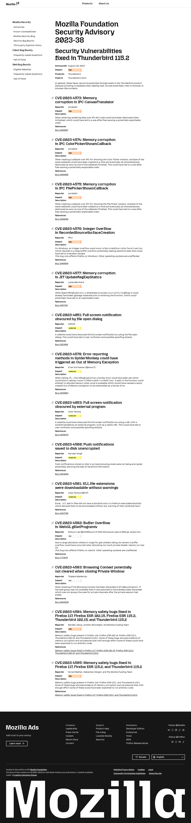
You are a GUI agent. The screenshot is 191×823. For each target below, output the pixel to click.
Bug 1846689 (61, 219)
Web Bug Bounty (21, 64)
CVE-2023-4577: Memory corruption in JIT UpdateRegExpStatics (85, 275)
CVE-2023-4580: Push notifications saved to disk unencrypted (84, 446)
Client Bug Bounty (22, 50)
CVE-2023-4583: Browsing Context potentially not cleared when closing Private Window (93, 569)
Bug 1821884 (61, 344)
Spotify (183, 730)
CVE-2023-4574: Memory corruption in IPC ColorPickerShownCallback (85, 142)
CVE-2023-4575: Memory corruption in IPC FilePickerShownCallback (85, 186)
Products (87, 3)
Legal (150, 770)
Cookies (141, 770)
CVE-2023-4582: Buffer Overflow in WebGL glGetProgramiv (82, 525)
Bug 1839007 (61, 393)
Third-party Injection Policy (28, 45)
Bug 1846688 (61, 174)
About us (104, 3)
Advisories (19, 27)
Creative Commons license (25, 775)
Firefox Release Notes (137, 743)
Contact (70, 743)
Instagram (172, 730)
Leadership (71, 728)
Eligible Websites (22, 69)
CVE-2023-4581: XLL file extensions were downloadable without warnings (86, 485)
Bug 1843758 (61, 513)
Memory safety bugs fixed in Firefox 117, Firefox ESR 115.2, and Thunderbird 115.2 (96, 695)
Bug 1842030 (62, 602)
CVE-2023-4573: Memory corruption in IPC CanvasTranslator (84, 100)
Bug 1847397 (61, 305)
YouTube (179, 742)
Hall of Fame (20, 59)
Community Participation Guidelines (129, 773)
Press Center (72, 732)
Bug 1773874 (61, 557)
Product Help (102, 728)
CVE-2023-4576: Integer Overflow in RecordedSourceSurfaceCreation (85, 230)
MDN (128, 739)
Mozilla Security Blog (24, 36)
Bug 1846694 (61, 263)
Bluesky (168, 730)
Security (100, 739)
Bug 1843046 (61, 474)
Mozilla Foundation (38, 770)
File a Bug (101, 732)
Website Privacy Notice (124, 770)
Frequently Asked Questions (28, 55)
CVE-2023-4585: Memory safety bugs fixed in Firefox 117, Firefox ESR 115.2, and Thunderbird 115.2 (98, 665)
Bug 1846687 (61, 130)
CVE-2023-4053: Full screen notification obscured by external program (88, 404)
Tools (129, 736)
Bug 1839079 (61, 435)
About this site (155, 773)
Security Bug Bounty (24, 41)
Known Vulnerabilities (25, 31)
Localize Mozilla (104, 736)
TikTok (179, 730)
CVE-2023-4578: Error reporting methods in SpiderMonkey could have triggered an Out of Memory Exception (87, 358)
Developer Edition (135, 728)
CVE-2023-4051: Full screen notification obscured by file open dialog (88, 317)
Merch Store (72, 739)
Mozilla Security (21, 22)
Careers (70, 736)
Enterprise (131, 732)
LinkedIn (176, 730)
